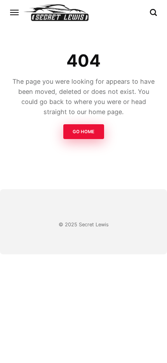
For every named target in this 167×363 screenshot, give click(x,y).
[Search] (153, 12)
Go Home (83, 131)
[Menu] (14, 12)
